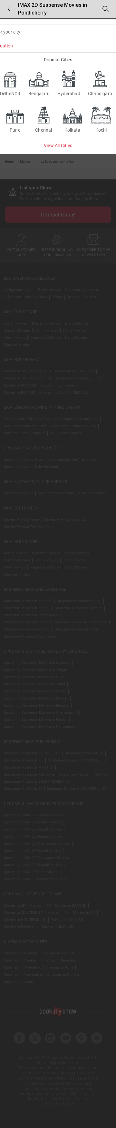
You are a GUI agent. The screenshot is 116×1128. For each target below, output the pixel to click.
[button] (9, 9)
